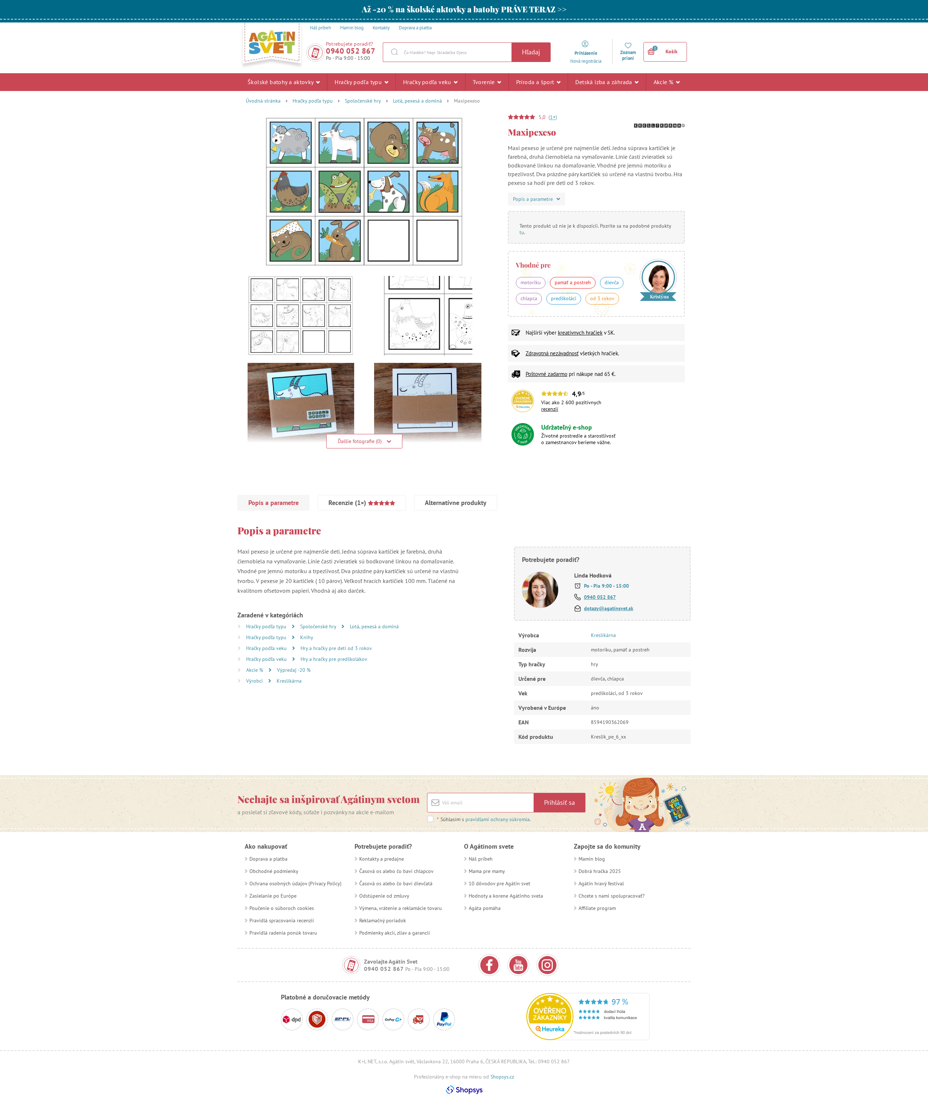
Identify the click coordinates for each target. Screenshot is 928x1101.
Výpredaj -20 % (294, 670)
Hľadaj (531, 52)
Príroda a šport (536, 82)
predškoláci (563, 298)
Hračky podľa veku (428, 82)
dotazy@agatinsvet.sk (608, 608)
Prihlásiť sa (559, 802)
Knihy (306, 637)
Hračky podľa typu (359, 82)
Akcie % (664, 82)
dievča (612, 282)
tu (521, 232)
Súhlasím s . (484, 819)
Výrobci (255, 681)
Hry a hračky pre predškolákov (334, 659)
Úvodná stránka (263, 101)
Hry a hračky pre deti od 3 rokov (336, 648)
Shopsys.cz (502, 1076)
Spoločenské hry (363, 101)
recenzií (549, 409)
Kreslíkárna (289, 681)
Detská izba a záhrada (604, 82)
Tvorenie (485, 82)
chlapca (529, 298)
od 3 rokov (602, 298)
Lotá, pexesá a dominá (417, 101)
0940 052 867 (350, 51)
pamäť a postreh (573, 282)
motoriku (531, 282)
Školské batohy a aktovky (281, 82)
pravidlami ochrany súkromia (497, 819)
